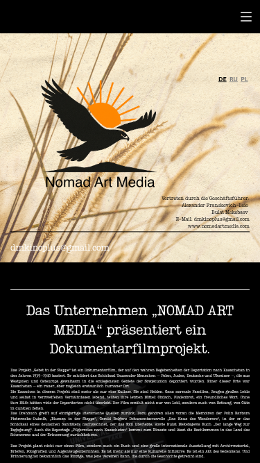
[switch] (246, 16)
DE (222, 79)
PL (244, 79)
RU (233, 79)
